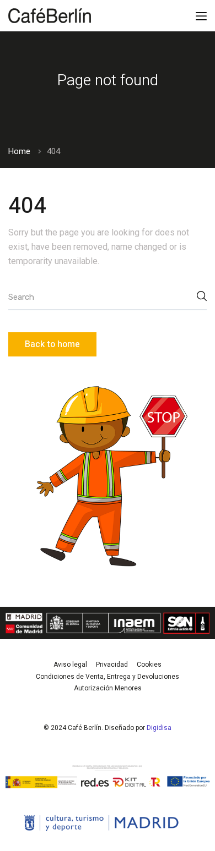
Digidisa (159, 728)
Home (19, 151)
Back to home (52, 344)
